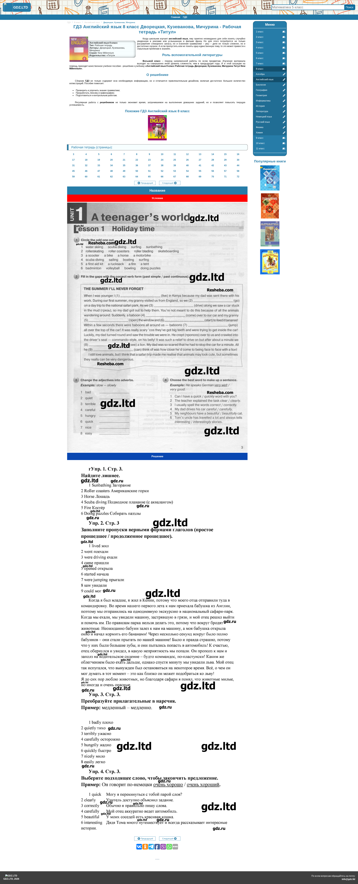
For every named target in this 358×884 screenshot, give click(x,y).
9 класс (259, 138)
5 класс (259, 53)
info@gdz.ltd (348, 879)
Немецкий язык (264, 116)
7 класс (259, 63)
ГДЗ (185, 17)
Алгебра (260, 74)
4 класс (259, 47)
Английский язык (92, 22)
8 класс (77, 22)
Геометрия (261, 95)
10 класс (260, 143)
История (260, 106)
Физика (259, 127)
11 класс (260, 148)
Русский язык (263, 122)
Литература (262, 111)
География (261, 90)
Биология (261, 85)
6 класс (259, 58)
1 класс (259, 31)
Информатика (263, 101)
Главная (175, 17)
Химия (259, 132)
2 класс (259, 37)
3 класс (259, 42)
